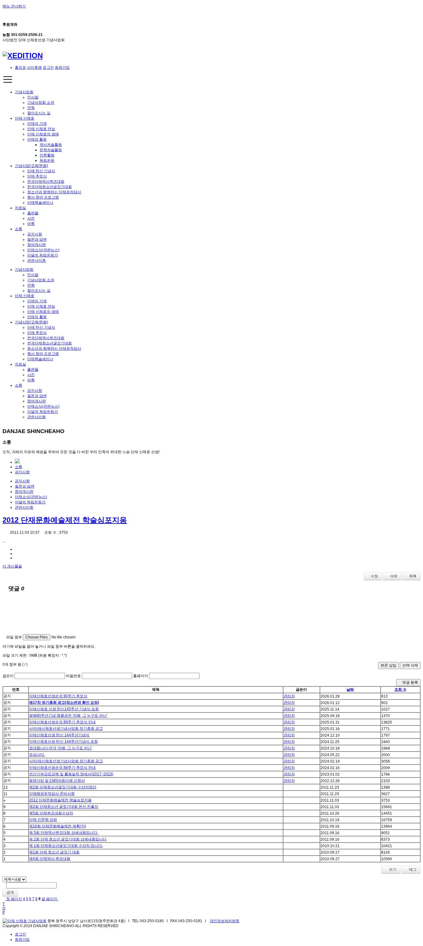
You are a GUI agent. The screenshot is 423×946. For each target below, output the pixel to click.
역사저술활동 (51, 144)
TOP (3, 908)
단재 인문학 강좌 (43, 819)
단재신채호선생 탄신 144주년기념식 (59, 735)
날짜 (350, 689)
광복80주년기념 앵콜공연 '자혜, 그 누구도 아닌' (68, 715)
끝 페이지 (49, 899)
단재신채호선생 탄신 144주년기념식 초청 (63, 741)
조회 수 (401, 689)
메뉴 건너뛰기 (14, 6)
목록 (412, 576)
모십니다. (37, 754)
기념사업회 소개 (40, 102)
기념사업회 (24, 92)
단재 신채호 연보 (41, 129)
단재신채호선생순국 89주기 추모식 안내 (62, 722)
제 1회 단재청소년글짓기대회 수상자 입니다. (66, 845)
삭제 (393, 576)
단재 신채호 (24, 118)
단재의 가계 (37, 123)
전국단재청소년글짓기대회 (49, 187)
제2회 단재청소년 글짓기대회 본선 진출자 (63, 806)
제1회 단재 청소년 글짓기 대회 (54, 852)
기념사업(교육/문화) (31, 166)
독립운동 (47, 160)
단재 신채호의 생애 (43, 134)
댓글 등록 (409, 682)
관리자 (289, 696)
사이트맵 (34, 67)
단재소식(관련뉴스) (43, 250)
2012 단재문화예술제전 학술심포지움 (64, 520)
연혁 (31, 108)
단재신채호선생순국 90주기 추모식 (58, 696)
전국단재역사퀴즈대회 (45, 181)
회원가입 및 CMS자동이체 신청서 (57, 780)
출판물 (32, 213)
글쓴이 (8, 676)
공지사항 (34, 234)
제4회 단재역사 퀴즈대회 (49, 858)
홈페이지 (140, 676)
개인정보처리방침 (224, 921)
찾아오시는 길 (38, 113)
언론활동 (47, 155)
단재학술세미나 (40, 202)
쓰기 (392, 869)
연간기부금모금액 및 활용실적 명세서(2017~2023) (71, 774)
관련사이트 (36, 260)
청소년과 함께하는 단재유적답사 (54, 192)
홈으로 (20, 67)
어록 (31, 223)
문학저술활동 (51, 150)
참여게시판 (36, 245)
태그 (412, 869)
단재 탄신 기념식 (41, 171)
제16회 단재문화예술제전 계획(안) (57, 826)
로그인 (48, 67)
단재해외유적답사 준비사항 (52, 793)
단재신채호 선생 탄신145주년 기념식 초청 (64, 709)
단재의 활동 (37, 139)
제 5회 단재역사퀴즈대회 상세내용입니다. (63, 832)
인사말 (32, 97)
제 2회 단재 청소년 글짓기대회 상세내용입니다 (68, 839)
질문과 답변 (37, 239)
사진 (31, 218)
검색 (10, 892)
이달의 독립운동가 (42, 255)
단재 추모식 (37, 176)
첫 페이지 (13, 899)
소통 (18, 229)
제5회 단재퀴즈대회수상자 (51, 813)
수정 (374, 576)
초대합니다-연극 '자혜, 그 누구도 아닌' (60, 748)
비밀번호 (73, 676)
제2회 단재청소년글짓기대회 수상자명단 (62, 787)
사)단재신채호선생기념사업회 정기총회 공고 (66, 728)
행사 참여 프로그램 (43, 197)
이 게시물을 (12, 566)
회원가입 (62, 67)
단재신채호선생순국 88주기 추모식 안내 (62, 767)
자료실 (20, 208)
